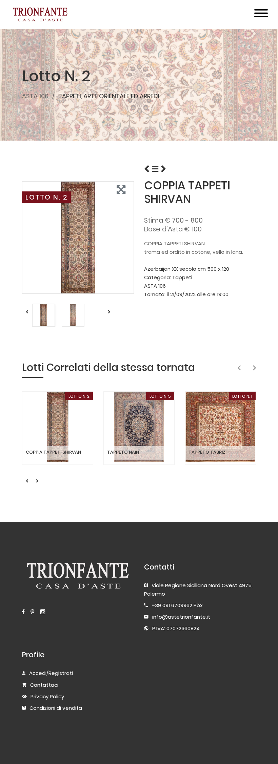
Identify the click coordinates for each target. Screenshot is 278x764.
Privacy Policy (47, 696)
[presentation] (239, 368)
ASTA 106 (35, 96)
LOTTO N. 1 (242, 396)
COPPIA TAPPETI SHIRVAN (53, 452)
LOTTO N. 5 (160, 396)
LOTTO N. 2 (46, 197)
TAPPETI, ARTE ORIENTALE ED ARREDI (108, 96)
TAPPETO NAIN (123, 452)
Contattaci (44, 684)
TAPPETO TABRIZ (206, 452)
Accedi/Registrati (51, 673)
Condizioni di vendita (55, 707)
